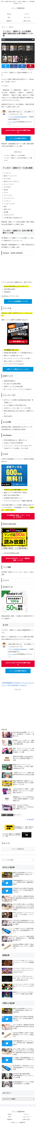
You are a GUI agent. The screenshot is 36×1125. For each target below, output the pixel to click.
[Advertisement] (18, 709)
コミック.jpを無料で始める (18, 138)
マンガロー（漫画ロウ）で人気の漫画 (14, 155)
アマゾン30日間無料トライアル (18, 301)
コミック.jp (11, 122)
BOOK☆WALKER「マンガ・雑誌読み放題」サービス (18, 559)
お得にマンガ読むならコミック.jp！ (18, 369)
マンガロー (18, 814)
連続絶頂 (9, 1119)
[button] (32, 860)
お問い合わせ (26, 1119)
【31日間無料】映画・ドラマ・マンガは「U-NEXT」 (18, 516)
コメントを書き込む (18, 849)
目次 (15, 152)
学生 (9, 1117)
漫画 (4, 814)
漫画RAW (10, 814)
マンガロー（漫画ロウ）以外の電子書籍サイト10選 (18, 158)
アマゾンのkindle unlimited (16, 117)
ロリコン (26, 1114)
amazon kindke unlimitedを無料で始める (18, 131)
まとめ (6, 160)
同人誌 (10, 1114)
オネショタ (26, 1117)
